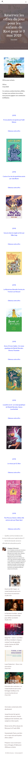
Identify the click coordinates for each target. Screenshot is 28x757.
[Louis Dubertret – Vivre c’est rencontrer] (14, 660)
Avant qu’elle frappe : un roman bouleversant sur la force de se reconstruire (12, 591)
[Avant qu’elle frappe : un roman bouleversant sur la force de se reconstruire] (14, 585)
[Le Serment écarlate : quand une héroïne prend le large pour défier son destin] (14, 610)
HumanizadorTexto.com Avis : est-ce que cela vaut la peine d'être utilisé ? (14, 735)
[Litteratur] (2, 2)
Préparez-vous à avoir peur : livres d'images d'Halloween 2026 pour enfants (13, 745)
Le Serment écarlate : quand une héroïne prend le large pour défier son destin (13, 615)
